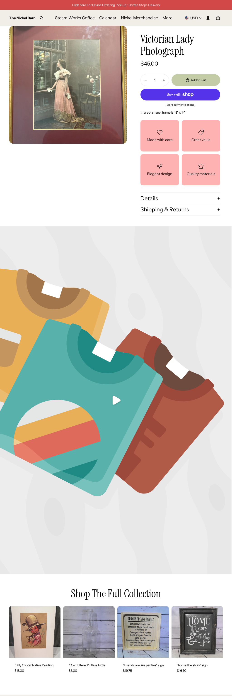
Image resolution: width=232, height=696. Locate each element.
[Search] (41, 18)
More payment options (180, 104)
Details (149, 198)
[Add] (53, 651)
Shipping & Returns (164, 209)
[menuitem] (167, 18)
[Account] (208, 18)
